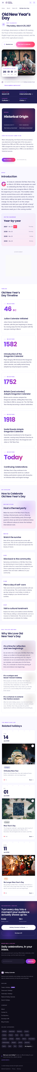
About (3, 1009)
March (8, 8)
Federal (11, 1035)
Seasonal (27, 1042)
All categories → (28, 1046)
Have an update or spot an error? (12, 85)
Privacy (13, 1068)
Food (16, 1035)
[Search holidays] (30, 2)
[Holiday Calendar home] (9, 2)
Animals (4, 1031)
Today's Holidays (7, 987)
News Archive (7, 159)
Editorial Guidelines (6, 1068)
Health (27, 1035)
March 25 (14, 8)
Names (18, 1038)
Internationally (25, 94)
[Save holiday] (32, 746)
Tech (15, 1046)
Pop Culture (31, 1038)
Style (10, 1046)
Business (19, 1031)
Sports (4, 1046)
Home (3, 8)
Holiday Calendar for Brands (17, 927)
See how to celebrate (24, 44)
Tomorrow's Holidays (6, 990)
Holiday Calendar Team (29, 82)
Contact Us (4, 1012)
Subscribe (31, 961)
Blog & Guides (5, 1022)
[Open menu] (2, 2)
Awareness (11, 1031)
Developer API (18, 933)
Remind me (9, 44)
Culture (5, 100)
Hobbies (4, 1038)
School (20, 1042)
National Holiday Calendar (8, 997)
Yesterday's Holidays (6, 993)
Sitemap (19, 1068)
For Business (4, 1015)
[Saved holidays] (34, 2)
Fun (22, 1035)
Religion (14, 1042)
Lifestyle (11, 1038)
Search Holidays (5, 1000)
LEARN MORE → (5, 1060)
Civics (22, 100)
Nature (24, 1038)
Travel (20, 1046)
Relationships (5, 1042)
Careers (26, 1031)
